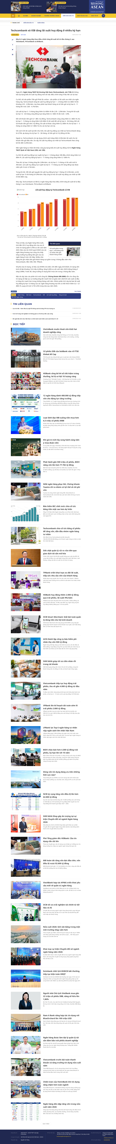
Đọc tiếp (19, 324)
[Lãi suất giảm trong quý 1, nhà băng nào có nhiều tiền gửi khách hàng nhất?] (73, 251)
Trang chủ (16, 22)
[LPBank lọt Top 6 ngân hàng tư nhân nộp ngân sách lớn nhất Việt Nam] (26, 735)
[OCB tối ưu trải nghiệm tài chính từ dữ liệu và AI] (26, 912)
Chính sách (24, 2)
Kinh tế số (94, 15)
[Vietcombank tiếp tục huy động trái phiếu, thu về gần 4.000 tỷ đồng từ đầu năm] (26, 691)
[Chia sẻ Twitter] (12, 49)
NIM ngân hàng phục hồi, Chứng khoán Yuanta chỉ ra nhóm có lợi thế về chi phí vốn (61, 487)
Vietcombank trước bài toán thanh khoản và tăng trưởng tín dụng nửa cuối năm (62, 1062)
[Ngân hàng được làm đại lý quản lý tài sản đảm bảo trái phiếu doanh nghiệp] (26, 1045)
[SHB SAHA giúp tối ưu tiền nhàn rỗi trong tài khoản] (26, 669)
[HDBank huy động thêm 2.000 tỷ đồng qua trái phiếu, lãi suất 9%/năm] (26, 602)
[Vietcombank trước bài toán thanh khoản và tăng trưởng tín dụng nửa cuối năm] (26, 1067)
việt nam (23, 34)
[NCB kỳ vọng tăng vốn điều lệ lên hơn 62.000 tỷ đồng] (26, 801)
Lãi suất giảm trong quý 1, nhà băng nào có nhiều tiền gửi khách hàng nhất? (57, 251)
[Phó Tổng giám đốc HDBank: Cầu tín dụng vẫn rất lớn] (26, 846)
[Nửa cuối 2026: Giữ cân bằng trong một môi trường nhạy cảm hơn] (26, 934)
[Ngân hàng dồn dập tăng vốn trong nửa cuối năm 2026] (26, 1111)
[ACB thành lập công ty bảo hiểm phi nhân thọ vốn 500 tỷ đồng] (26, 646)
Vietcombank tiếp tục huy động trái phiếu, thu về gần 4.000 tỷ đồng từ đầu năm (61, 686)
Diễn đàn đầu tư (68, 15)
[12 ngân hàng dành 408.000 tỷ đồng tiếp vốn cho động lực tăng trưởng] (26, 403)
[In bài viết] (12, 54)
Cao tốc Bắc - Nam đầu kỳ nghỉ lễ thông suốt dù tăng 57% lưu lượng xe (34, 308)
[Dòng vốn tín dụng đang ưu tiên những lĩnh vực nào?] (26, 779)
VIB (44, 295)
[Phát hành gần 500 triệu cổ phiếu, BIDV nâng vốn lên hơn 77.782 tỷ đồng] (26, 469)
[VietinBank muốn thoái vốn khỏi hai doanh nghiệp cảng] (26, 336)
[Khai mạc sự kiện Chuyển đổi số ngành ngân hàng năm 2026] (26, 956)
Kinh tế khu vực (82, 15)
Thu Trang (77, 291)
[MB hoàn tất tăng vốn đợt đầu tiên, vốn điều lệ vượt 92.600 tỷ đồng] (26, 868)
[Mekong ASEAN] (97, 6)
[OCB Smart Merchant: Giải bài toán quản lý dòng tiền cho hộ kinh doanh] (26, 624)
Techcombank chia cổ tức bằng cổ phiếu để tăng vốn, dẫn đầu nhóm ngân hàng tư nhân (61, 531)
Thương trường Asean (51, 15)
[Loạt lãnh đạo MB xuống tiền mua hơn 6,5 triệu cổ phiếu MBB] (26, 425)
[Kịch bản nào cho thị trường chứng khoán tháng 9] (52, 7)
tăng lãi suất (63, 295)
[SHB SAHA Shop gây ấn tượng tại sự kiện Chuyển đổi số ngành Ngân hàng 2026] (26, 823)
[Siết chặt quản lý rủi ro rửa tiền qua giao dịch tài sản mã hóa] (26, 558)
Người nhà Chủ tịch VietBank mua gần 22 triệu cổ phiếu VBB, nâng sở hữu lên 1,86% (61, 996)
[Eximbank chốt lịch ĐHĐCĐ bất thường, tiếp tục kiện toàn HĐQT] (26, 978)
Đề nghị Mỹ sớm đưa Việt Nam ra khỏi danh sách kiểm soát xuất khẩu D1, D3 (35, 319)
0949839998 (107, 1140)
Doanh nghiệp (36, 15)
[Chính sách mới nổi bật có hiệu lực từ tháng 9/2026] (16, 7)
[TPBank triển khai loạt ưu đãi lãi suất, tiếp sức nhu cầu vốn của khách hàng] (26, 580)
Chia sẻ (14, 291)
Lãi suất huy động (52, 295)
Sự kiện (25, 15)
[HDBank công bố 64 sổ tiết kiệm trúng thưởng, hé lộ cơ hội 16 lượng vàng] (26, 381)
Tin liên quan (22, 304)
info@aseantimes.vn (108, 1137)
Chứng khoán (60, 2)
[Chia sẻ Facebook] (12, 44)
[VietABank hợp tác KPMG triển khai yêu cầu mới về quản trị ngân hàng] (26, 890)
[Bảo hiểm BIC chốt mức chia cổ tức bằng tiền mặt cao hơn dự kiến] (26, 514)
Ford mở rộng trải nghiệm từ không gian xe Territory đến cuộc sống (33, 313)
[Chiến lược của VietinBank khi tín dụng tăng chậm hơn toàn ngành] (26, 1089)
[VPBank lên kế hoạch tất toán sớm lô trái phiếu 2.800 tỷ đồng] (26, 713)
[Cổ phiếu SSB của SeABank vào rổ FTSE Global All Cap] (26, 359)
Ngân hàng (40, 22)
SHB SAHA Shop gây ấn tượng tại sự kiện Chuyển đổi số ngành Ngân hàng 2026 (60, 819)
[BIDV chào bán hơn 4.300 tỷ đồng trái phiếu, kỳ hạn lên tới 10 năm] (26, 757)
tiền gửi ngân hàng (17, 297)
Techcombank (37, 295)
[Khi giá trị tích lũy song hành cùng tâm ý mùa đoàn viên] (26, 447)
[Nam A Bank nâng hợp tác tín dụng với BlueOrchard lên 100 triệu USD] (26, 1023)
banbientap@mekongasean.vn (64, 1136)
